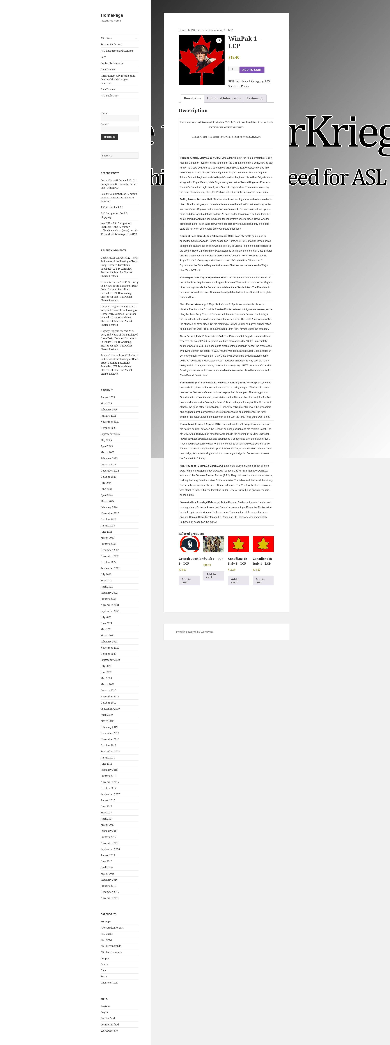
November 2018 (110, 739)
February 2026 (109, 409)
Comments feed (110, 1024)
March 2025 (107, 452)
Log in (104, 1012)
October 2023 (108, 519)
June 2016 (106, 861)
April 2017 (107, 818)
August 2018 (108, 757)
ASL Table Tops (110, 95)
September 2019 (110, 708)
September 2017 (110, 794)
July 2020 (106, 666)
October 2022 (108, 562)
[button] (219, 40)
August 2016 (108, 855)
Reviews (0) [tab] (255, 98)
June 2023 (106, 531)
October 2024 (108, 476)
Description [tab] (192, 98)
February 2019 (109, 727)
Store (104, 976)
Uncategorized (109, 982)
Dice (103, 970)
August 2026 (108, 397)
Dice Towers (108, 69)
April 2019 (107, 715)
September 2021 (110, 611)
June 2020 (106, 672)
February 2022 (109, 592)
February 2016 (109, 879)
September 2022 (110, 568)
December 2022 (110, 550)
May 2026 (106, 403)
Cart (103, 57)
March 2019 (107, 721)
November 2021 (110, 605)
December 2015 (110, 892)
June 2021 (106, 623)
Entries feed (108, 1018)
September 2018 (110, 751)
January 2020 (108, 690)
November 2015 (110, 898)
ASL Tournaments (111, 952)
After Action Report (112, 927)
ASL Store (106, 38)
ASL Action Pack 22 (112, 207)
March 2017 (107, 824)
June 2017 (106, 806)
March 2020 (107, 684)
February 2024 (109, 507)
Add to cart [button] (186, 580)
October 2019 (108, 702)
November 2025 (110, 421)
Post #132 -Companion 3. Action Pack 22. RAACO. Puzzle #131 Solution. (119, 197)
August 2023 (108, 525)
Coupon (105, 958)
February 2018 (109, 769)
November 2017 (110, 782)
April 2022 (107, 586)
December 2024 (110, 470)
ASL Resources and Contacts (117, 50)
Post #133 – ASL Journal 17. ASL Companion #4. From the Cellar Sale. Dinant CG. (119, 184)
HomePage (112, 15)
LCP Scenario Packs (200, 30)
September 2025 (110, 434)
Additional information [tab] (224, 98)
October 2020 (108, 653)
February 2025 (109, 458)
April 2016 (107, 867)
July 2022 (106, 574)
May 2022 (106, 580)
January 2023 (108, 544)
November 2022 (110, 556)
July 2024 (106, 482)
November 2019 (110, 696)
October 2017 (108, 788)
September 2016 (110, 849)
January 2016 (108, 885)
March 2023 (107, 537)
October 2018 (108, 745)
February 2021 (109, 641)
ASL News (106, 940)
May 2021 (106, 629)
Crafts (104, 964)
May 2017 (106, 812)
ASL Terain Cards (111, 946)
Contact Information (112, 63)
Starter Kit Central (111, 44)
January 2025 (108, 464)
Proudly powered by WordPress (194, 631)
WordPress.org (109, 1030)
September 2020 (110, 660)
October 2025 (108, 428)
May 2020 (106, 678)
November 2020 (110, 647)
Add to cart (252, 70)
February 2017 (109, 831)
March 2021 (107, 635)
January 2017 (108, 837)
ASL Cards (107, 933)
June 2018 (106, 763)
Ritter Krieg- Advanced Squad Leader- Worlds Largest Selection (118, 79)
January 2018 (108, 776)
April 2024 (107, 495)
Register (105, 1006)
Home (182, 30)
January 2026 (108, 415)
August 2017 (108, 800)
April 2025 (107, 446)
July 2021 (106, 617)
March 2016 (107, 873)
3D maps (106, 921)
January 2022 (108, 599)
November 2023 (110, 513)
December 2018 (110, 733)
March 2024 (107, 501)
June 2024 (106, 489)
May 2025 (106, 440)
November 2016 (110, 843)
